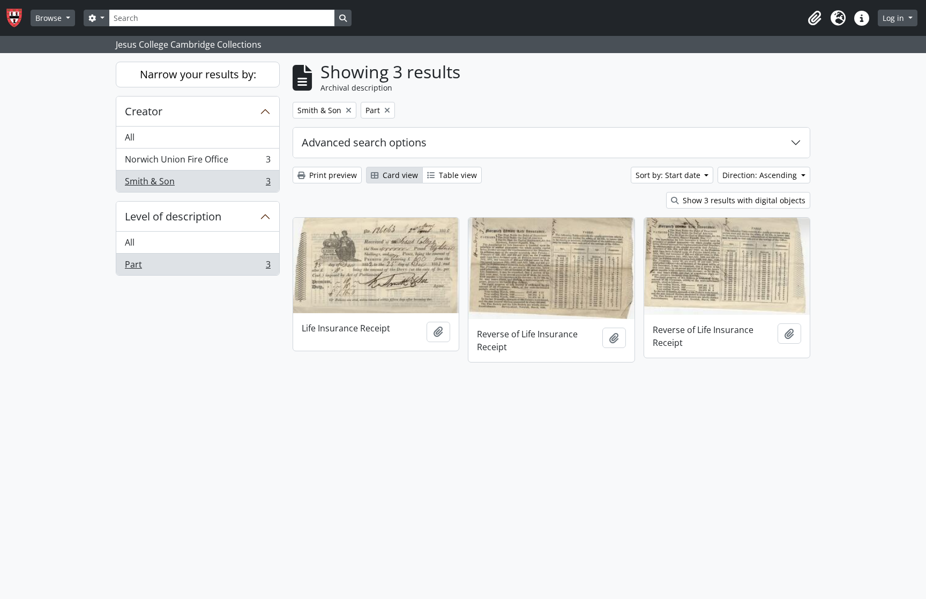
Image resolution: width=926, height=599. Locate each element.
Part (197, 266)
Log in (894, 18)
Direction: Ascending (760, 175)
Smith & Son (197, 183)
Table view (457, 175)
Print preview (332, 175)
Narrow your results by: (198, 74)
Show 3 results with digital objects (743, 200)
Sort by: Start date (669, 175)
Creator (143, 111)
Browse (49, 18)
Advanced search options (364, 142)
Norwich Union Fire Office (197, 162)
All (130, 137)
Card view (399, 175)
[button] (814, 18)
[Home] (18, 18)
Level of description (173, 216)
